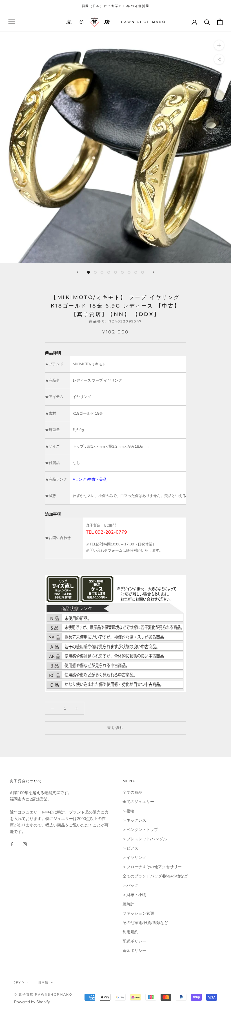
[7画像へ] (129, 272)
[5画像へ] (115, 272)
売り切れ (115, 728)
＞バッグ (130, 885)
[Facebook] (12, 844)
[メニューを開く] (11, 21)
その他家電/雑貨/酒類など (145, 922)
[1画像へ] (88, 272)
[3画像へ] (102, 272)
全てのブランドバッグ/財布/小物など (155, 876)
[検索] (207, 22)
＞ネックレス (134, 820)
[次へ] (153, 272)
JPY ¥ (19, 982)
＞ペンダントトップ (140, 829)
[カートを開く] (220, 22)
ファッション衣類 (138, 913)
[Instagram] (25, 844)
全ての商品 (132, 792)
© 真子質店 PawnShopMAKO (43, 994)
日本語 (43, 982)
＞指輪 (128, 811)
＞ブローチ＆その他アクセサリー (152, 867)
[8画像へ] (135, 272)
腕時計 (128, 904)
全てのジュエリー (138, 801)
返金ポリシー (134, 950)
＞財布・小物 (134, 894)
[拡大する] (219, 45)
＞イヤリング (134, 857)
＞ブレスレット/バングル (145, 839)
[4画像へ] (108, 272)
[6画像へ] (122, 272)
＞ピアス (130, 848)
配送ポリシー (134, 941)
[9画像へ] (142, 272)
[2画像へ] (95, 272)
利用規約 (130, 932)
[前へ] (77, 272)
